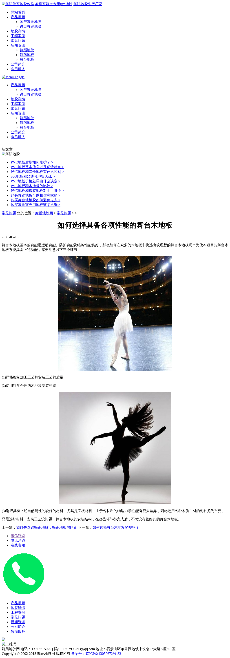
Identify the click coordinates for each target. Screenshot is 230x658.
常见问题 (18, 41)
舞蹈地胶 (27, 50)
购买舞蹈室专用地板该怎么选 (35, 205)
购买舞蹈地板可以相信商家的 (35, 195)
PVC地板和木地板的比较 (32, 186)
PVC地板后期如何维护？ (32, 162)
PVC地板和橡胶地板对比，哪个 (37, 190)
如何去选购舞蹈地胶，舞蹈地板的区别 (46, 527)
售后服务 (18, 69)
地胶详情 (18, 31)
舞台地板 (27, 59)
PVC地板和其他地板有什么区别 (37, 172)
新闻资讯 (18, 45)
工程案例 (18, 36)
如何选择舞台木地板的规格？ (116, 527)
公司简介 (18, 64)
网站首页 (18, 12)
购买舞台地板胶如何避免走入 (35, 200)
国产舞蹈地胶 (30, 22)
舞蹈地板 (27, 55)
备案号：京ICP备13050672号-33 (96, 654)
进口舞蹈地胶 (30, 26)
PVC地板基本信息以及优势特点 (37, 167)
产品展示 (18, 17)
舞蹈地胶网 (44, 213)
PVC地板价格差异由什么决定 (35, 181)
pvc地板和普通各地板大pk (33, 176)
